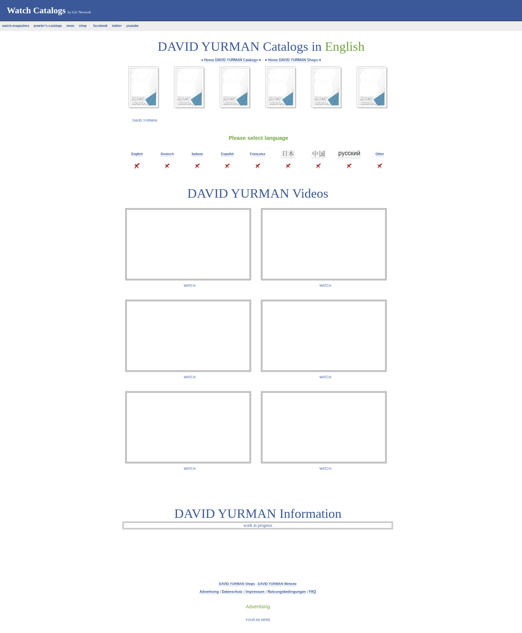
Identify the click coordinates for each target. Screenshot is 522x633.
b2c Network (81, 12)
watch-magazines (15, 26)
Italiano (197, 154)
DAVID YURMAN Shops (237, 584)
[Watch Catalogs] (143, 22)
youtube (132, 26)
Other (379, 154)
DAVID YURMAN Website (277, 584)
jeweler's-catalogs (48, 26)
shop (82, 26)
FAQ (312, 592)
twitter (117, 26)
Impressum (255, 592)
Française (257, 154)
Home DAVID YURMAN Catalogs (231, 60)
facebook (99, 26)
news (70, 26)
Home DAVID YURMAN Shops (293, 60)
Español (227, 154)
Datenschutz (232, 592)
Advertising (209, 592)
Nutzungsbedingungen (287, 592)
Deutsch (167, 154)
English (137, 154)
